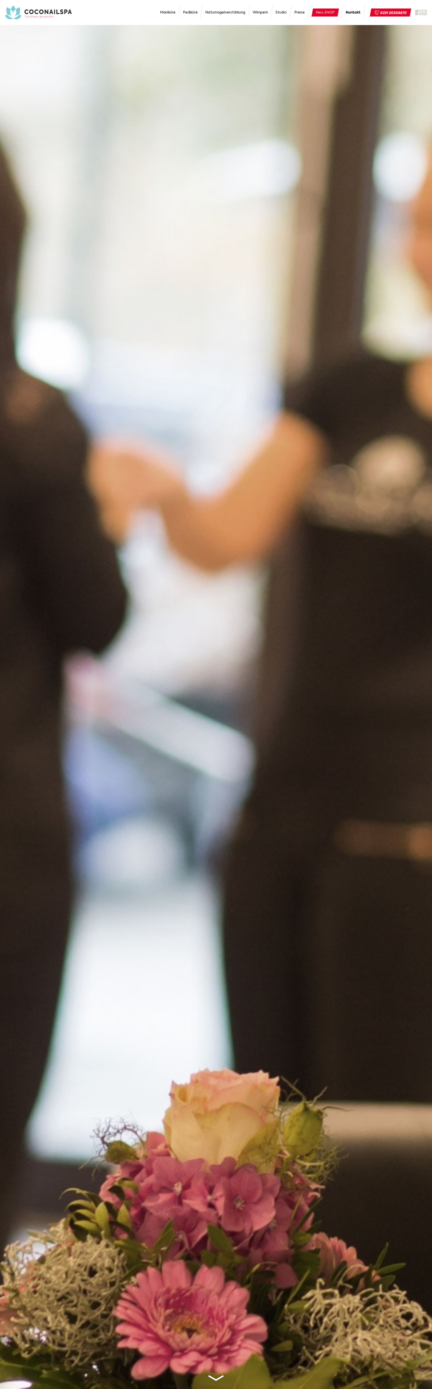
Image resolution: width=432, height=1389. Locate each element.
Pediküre (190, 12)
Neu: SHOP (325, 12)
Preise (299, 12)
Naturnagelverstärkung (225, 12)
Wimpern (260, 12)
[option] (216, 694)
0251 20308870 (393, 12)
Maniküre (168, 12)
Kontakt (353, 12)
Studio (281, 12)
